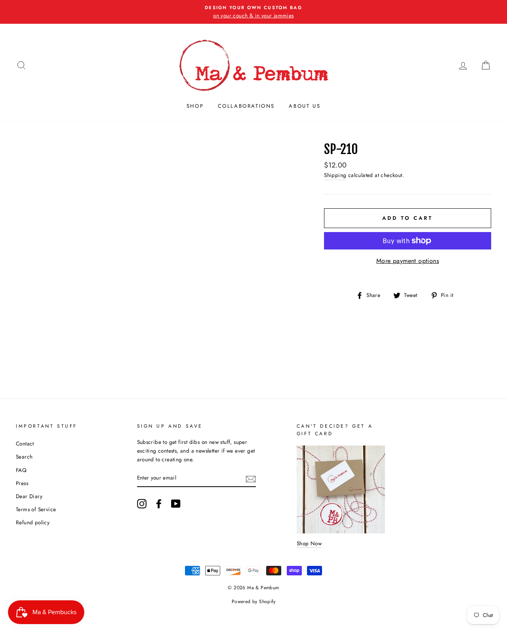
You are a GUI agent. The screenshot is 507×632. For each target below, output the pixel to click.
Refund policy (33, 522)
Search (24, 457)
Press (22, 483)
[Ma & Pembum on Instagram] (142, 503)
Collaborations (246, 106)
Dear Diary (29, 496)
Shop (195, 106)
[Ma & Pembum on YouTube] (176, 503)
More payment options (407, 260)
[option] (253, 12)
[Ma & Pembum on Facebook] (159, 503)
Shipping (335, 175)
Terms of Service (36, 509)
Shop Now (309, 543)
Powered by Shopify (253, 601)
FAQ (21, 470)
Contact (25, 443)
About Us (304, 106)
